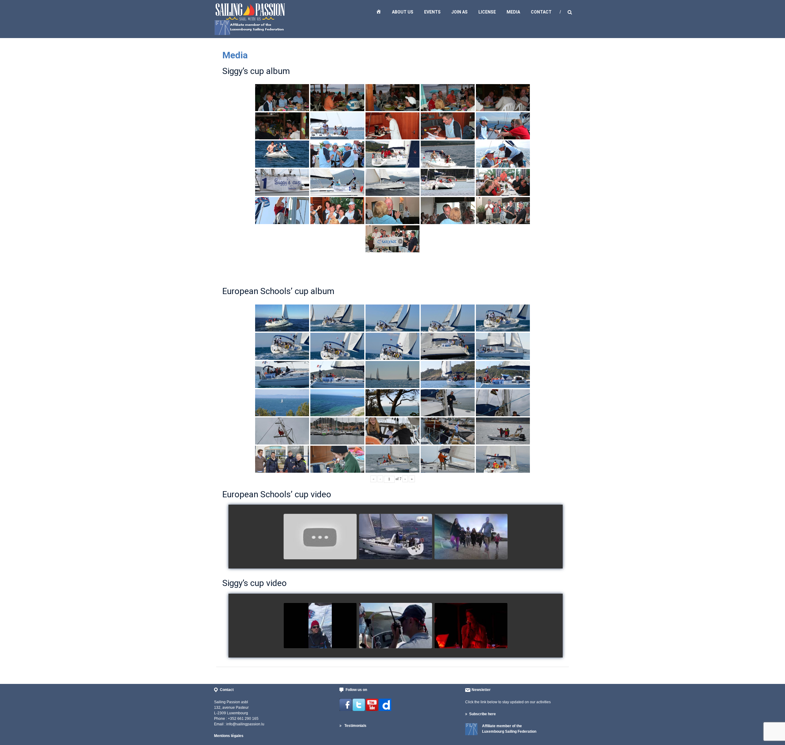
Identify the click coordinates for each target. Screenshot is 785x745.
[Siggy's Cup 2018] (395, 626)
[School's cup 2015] (395, 537)
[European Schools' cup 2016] (471, 537)
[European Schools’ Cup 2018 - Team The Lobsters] (320, 537)
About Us (402, 12)
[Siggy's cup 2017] (320, 626)
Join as (459, 12)
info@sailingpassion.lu (245, 724)
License (487, 12)
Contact (541, 12)
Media (513, 12)
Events (432, 12)
